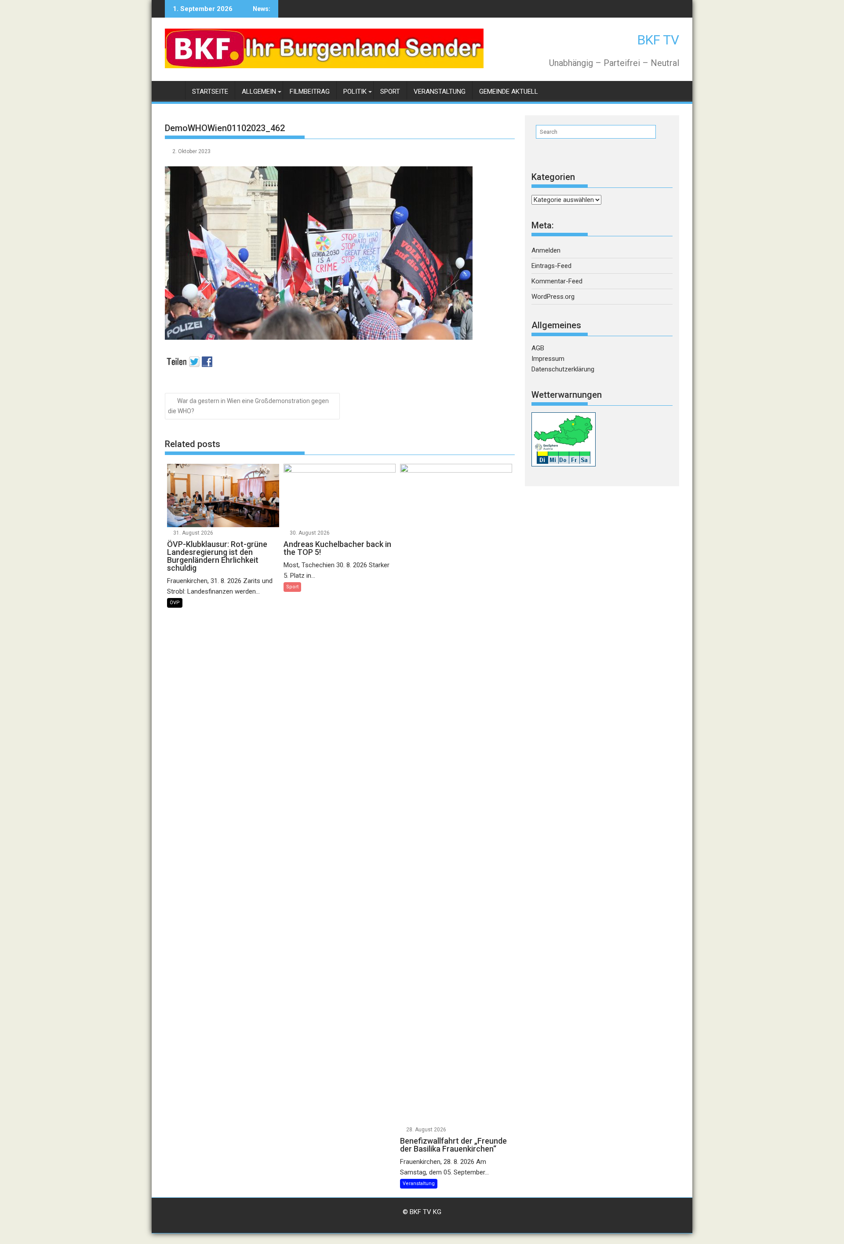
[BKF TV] (173, 90)
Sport (390, 91)
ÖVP (175, 602)
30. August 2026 (310, 533)
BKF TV (658, 40)
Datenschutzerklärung (562, 369)
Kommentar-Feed (556, 281)
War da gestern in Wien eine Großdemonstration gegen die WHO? (248, 406)
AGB (537, 348)
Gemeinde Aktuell (508, 91)
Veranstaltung (440, 91)
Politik (355, 91)
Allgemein (259, 91)
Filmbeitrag (310, 91)
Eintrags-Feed (551, 266)
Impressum (547, 359)
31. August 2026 (193, 533)
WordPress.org (553, 297)
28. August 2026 (426, 1130)
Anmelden (545, 250)
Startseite (210, 91)
